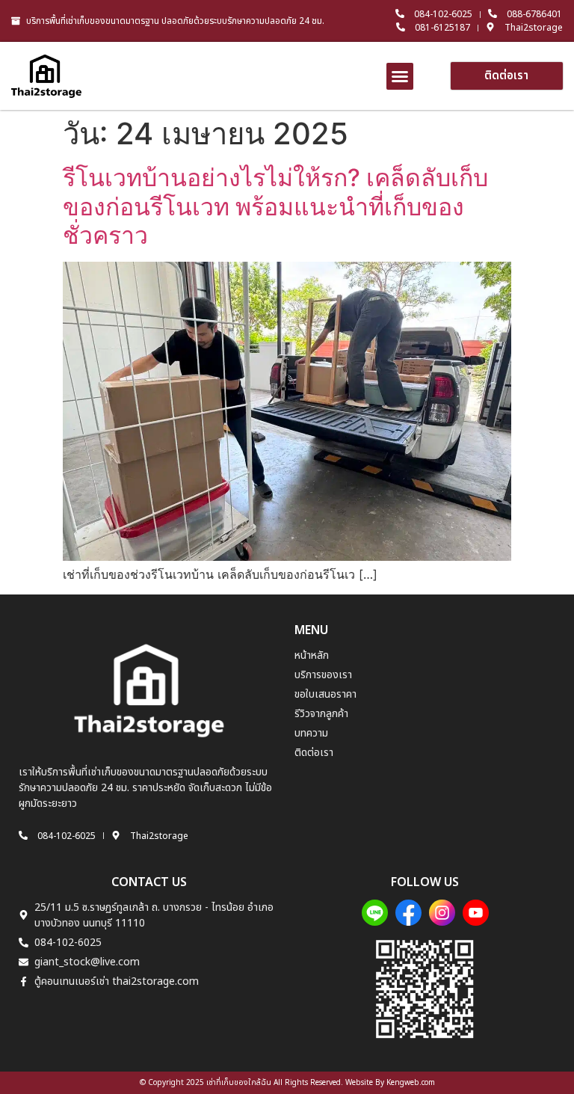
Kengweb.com (410, 1083)
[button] (399, 76)
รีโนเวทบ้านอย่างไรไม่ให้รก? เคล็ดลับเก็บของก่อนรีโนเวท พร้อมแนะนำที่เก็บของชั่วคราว (275, 206)
